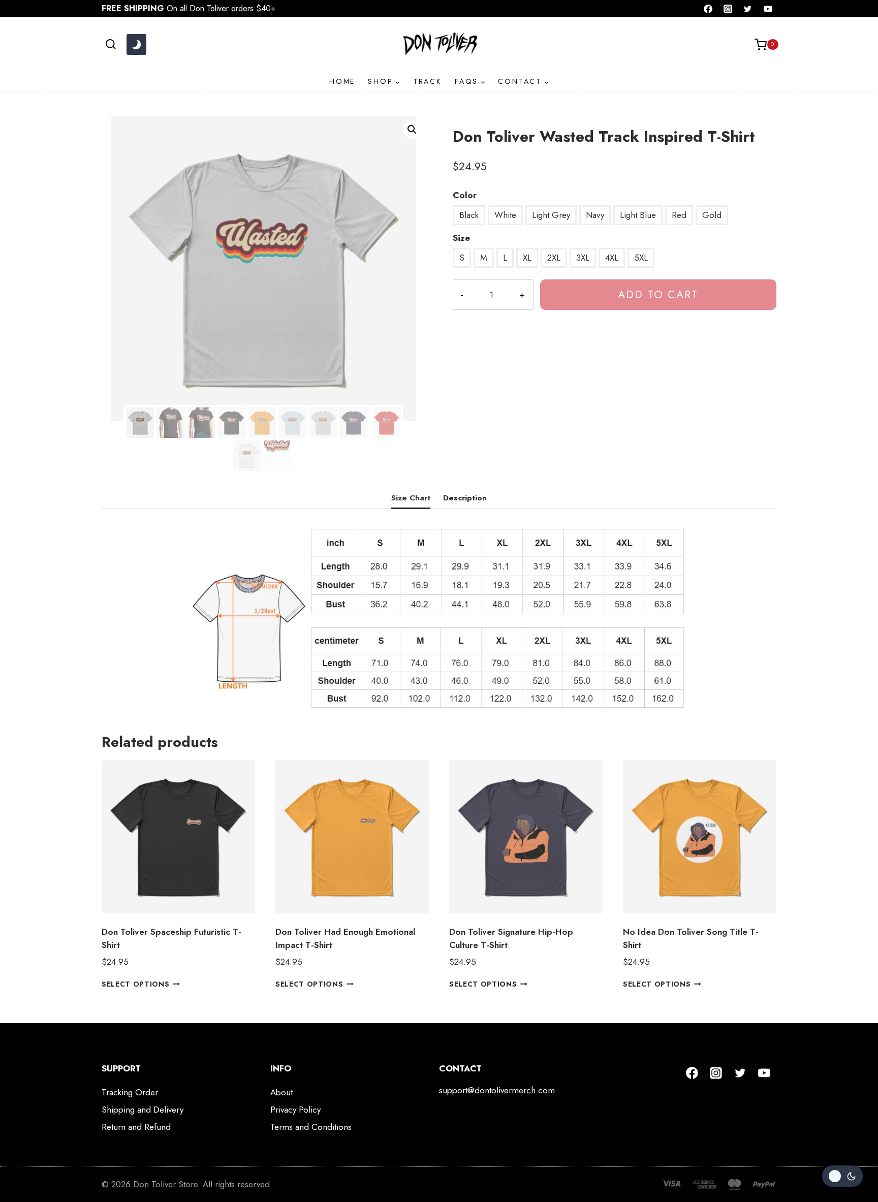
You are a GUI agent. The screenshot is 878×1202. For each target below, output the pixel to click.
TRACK (427, 81)
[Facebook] (708, 8)
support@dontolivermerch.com (497, 1090)
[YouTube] (767, 8)
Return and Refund (136, 1127)
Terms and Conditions (311, 1127)
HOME (342, 81)
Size (461, 238)
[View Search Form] (110, 44)
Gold (712, 215)
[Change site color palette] (136, 44)
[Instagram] (728, 8)
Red (679, 215)
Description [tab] (465, 497)
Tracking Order (130, 1092)
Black (469, 215)
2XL (553, 257)
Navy (595, 215)
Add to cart (658, 294)
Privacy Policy (295, 1109)
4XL (611, 257)
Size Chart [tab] (410, 497)
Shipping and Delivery (142, 1109)
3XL (582, 257)
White (505, 215)
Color (465, 195)
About (281, 1092)
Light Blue (638, 215)
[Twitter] (748, 8)
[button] (412, 129)
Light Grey (551, 215)
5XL (641, 257)
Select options (136, 984)
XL (527, 257)
